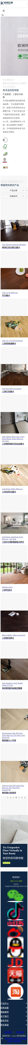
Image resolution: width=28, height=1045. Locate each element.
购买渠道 (5, 1025)
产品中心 (5, 1003)
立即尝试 (6, 863)
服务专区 (5, 1021)
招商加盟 (5, 1008)
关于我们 (5, 1016)
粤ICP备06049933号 (13, 1039)
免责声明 (8, 1032)
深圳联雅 (17, 1041)
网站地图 (20, 1032)
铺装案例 (5, 1012)
